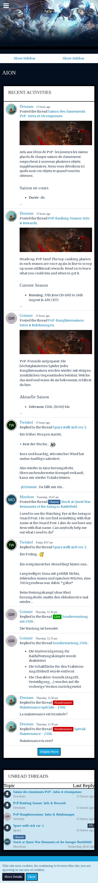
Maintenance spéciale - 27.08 (42, 707)
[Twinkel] (11, 454)
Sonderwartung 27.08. (70, 643)
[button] (6, 5)
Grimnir (26, 315)
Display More (49, 751)
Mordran (27, 496)
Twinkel (26, 422)
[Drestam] (11, 155)
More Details (13, 876)
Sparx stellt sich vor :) (69, 427)
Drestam (27, 106)
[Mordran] (11, 514)
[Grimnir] (11, 364)
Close (32, 876)
